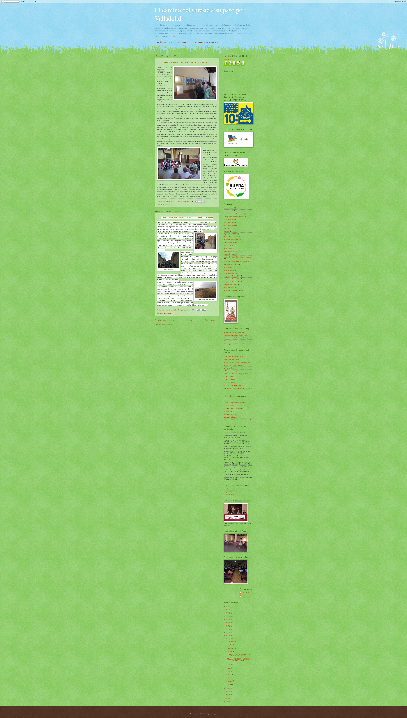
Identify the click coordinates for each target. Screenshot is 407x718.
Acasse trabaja (167, 204)
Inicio (189, 320)
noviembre (231, 642)
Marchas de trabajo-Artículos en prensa (235, 261)
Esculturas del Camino (230, 243)
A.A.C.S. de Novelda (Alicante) (233, 371)
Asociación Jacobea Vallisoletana (233, 408)
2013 (227, 632)
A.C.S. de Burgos (229, 405)
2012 (227, 636)
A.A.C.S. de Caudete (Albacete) (233, 365)
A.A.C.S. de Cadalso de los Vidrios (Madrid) (237, 362)
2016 (227, 623)
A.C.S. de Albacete (229, 382)
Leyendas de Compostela (231, 251)
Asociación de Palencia (230, 417)
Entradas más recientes (164, 320)
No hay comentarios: (183, 201)
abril (229, 674)
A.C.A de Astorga (229, 411)
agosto (230, 651)
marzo (230, 678)
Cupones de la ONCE (230, 234)
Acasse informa (167, 313)
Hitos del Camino (229, 248)
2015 (227, 626)
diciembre (231, 638)
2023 (227, 606)
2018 (227, 616)
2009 (227, 695)
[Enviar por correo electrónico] (196, 201)
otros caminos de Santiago (231, 264)
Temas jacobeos (228, 287)
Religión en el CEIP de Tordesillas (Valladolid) (237, 420)
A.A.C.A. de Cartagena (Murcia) (233, 356)
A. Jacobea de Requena (230, 400)
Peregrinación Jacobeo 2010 (232, 276)
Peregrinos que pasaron (230, 285)
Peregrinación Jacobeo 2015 (232, 282)
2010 (227, 692)
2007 (227, 701)
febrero (230, 681)
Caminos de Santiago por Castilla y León (235, 335)
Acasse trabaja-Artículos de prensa (234, 214)
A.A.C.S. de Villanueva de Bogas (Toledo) (236, 374)
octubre (230, 645)
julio (229, 665)
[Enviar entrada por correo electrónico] (192, 201)
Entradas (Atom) (168, 325)
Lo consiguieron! (229, 495)
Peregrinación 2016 (229, 273)
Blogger (214, 714)
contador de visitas (229, 59)
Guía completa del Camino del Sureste (235, 344)
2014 (227, 629)
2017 (227, 619)
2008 (227, 698)
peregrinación (228, 267)
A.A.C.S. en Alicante (230, 379)
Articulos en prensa (229, 222)
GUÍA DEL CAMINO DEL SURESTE (173, 42)
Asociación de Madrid (230, 414)
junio (229, 668)
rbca (243, 596)
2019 (227, 613)
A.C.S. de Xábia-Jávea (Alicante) (233, 385)
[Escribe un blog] (198, 201)
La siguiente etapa (229, 492)
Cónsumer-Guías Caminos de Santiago (235, 341)
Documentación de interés (231, 237)
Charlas (226, 228)
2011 (227, 688)
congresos (226, 231)
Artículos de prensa (229, 219)
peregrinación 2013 (229, 270)
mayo (229, 671)
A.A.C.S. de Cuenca (229, 368)
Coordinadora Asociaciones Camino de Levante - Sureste (238, 389)
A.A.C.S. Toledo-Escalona (231, 359)
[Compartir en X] (200, 201)
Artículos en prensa (229, 225)
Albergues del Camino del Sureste (234, 217)
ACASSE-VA (245, 593)
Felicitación (227, 245)
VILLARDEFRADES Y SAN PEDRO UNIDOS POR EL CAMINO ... (238, 660)
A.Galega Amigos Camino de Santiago (235, 403)
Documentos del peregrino (231, 240)
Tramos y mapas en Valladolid (232, 290)
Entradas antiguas (212, 320)
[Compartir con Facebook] (202, 201)
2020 (227, 610)
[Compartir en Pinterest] (204, 201)
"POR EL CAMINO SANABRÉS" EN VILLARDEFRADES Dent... (238, 655)
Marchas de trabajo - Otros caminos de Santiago (238, 257)
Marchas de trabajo (229, 254)
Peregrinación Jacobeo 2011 (232, 279)
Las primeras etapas (229, 489)
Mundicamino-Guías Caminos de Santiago (236, 338)
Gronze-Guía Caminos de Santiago (234, 332)
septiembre (231, 648)
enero (229, 684)
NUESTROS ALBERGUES (206, 42)
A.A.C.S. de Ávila (229, 377)
